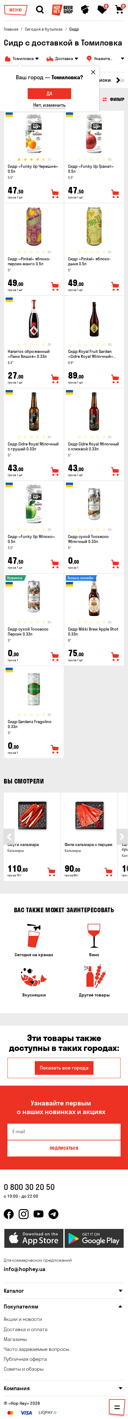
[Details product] (34, 134)
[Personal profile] (85, 10)
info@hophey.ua (24, 1269)
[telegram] (53, 1214)
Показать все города (64, 1068)
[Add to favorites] (55, 194)
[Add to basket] (52, 872)
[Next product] (122, 837)
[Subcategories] (117, 1408)
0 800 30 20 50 (29, 1187)
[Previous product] (9, 837)
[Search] (40, 10)
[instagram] (24, 1214)
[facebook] (9, 1214)
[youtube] (38, 1214)
